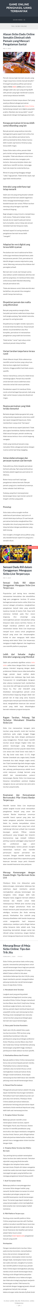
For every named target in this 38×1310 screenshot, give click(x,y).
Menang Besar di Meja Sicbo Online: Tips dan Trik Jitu (16, 949)
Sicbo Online (29, 106)
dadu (14, 87)
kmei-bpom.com (18, 1236)
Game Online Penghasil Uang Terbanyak (19, 8)
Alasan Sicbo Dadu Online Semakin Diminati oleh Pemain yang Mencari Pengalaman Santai (19, 39)
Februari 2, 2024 (9, 956)
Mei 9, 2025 (7, 578)
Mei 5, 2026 (7, 48)
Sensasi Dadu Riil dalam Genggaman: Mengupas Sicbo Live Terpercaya (17, 570)
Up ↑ (20, 1305)
